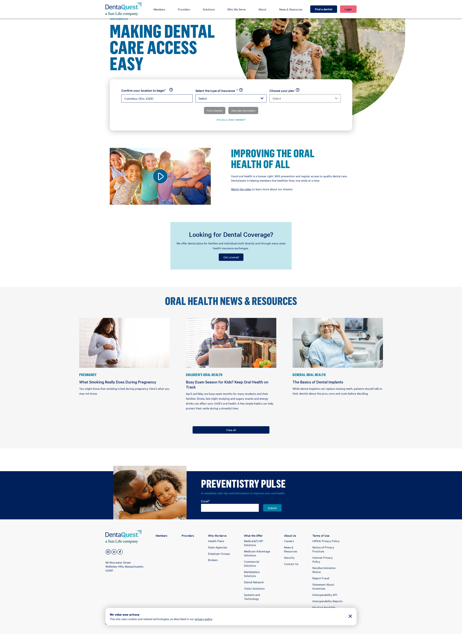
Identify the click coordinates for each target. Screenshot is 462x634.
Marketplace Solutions (252, 574)
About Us (290, 535)
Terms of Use (320, 535)
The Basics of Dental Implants (318, 381)
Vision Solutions (254, 588)
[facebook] (120, 552)
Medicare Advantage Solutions (257, 553)
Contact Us (291, 564)
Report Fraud (320, 578)
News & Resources (290, 9)
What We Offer (253, 535)
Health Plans (216, 541)
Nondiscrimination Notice (324, 570)
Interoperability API (324, 595)
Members (159, 9)
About (262, 9)
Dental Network (254, 582)
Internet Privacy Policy (322, 559)
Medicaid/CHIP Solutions (253, 543)
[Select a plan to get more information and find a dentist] (297, 90)
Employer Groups (219, 553)
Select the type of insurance (216, 90)
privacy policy (203, 619)
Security (289, 557)
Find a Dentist (215, 110)
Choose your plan (281, 90)
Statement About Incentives (323, 586)
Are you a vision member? (231, 119)
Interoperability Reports (327, 601)
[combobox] (157, 98)
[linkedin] (114, 552)
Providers (184, 9)
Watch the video (241, 189)
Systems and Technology (252, 597)
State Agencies (217, 547)
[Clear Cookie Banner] (350, 616)
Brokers (213, 560)
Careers (289, 541)
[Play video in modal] (160, 176)
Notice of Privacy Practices (323, 549)
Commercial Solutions (251, 563)
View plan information (243, 110)
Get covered (231, 257)
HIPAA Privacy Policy (325, 541)
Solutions (209, 9)
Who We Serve (236, 9)
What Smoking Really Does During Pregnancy (117, 381)
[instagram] (108, 552)
